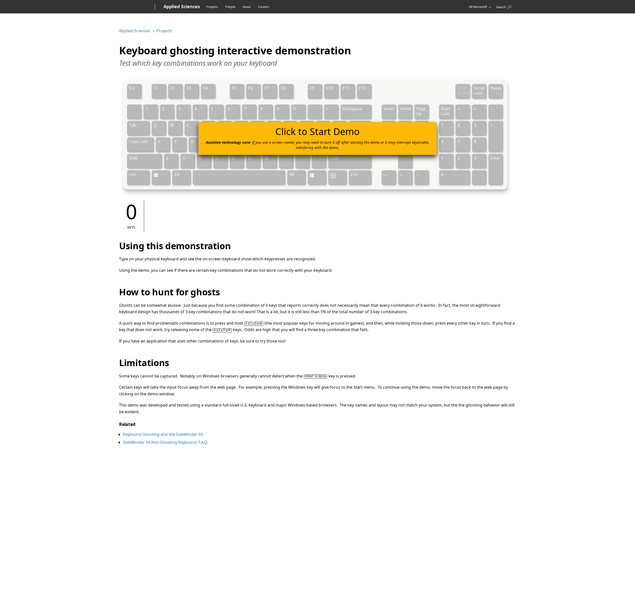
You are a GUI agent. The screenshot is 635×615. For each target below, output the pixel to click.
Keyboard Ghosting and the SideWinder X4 (163, 434)
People (230, 6)
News (247, 6)
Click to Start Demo (317, 137)
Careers (263, 6)
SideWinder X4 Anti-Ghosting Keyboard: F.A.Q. (165, 442)
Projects (212, 6)
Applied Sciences (134, 31)
